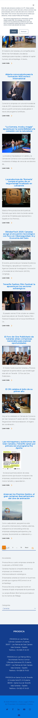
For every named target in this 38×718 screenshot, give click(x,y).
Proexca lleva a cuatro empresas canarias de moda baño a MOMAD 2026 (18, 564)
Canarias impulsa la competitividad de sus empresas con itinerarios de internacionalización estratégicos (17, 571)
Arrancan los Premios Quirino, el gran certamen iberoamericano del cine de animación (19, 496)
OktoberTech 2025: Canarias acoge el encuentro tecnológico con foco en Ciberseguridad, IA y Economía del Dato (19, 235)
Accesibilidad (21, 704)
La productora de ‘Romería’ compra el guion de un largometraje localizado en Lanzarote (19, 182)
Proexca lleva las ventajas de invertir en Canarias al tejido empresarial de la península (18, 588)
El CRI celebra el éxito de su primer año (19, 390)
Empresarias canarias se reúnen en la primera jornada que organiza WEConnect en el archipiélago (18, 580)
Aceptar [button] (14, 31)
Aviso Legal (23, 702)
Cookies (30, 704)
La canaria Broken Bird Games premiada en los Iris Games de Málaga (18, 594)
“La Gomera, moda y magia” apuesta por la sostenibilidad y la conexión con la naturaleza (19, 129)
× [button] (33, 4)
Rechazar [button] (23, 31)
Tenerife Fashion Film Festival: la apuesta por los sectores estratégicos (19, 286)
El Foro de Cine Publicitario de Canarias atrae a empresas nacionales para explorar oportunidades (19, 340)
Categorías (6, 605)
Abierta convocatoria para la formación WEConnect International (19, 76)
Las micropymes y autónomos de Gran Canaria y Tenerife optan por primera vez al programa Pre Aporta (19, 445)
